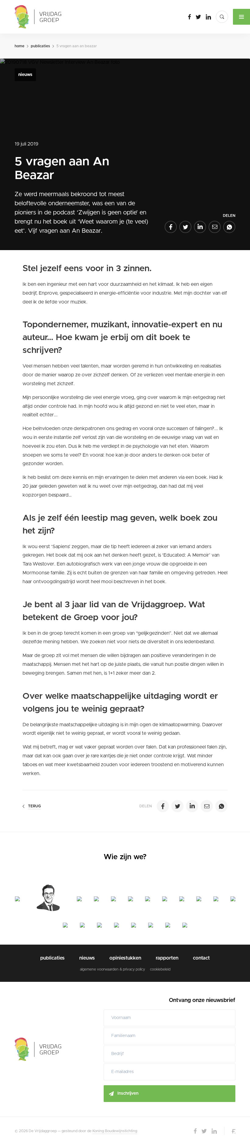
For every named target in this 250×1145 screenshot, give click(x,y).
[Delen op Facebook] (171, 227)
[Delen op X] (185, 227)
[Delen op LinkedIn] (200, 227)
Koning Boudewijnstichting (114, 1131)
